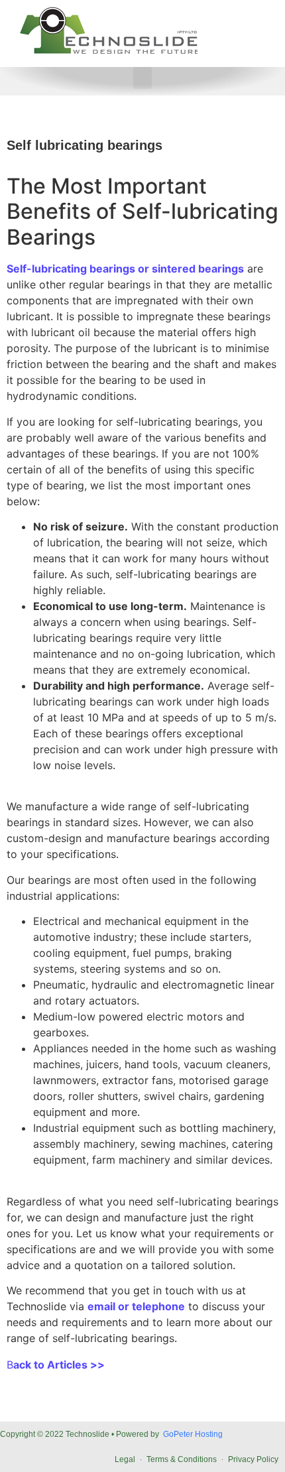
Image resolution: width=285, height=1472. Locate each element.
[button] (142, 78)
